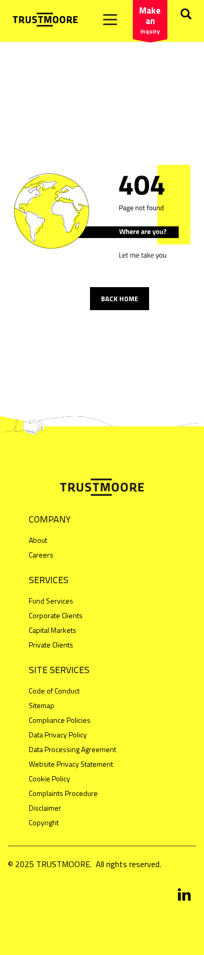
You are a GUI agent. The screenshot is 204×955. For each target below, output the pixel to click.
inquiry (150, 20)
